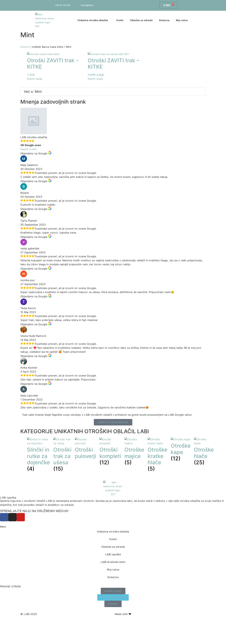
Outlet (119, 20)
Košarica (164, 20)
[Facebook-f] (119, 5)
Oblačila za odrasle (141, 20)
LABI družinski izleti (113, 562)
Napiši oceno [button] (28, 149)
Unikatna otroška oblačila (113, 531)
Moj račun (182, 20)
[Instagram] (126, 5)
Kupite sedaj (34, 78)
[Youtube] (134, 5)
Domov (24, 46)
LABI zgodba (8, 497)
